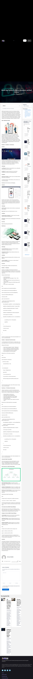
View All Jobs (27, 254)
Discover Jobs (4, 674)
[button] (14, 40)
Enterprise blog (4, 676)
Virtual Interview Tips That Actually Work (19, 602)
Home (3, 672)
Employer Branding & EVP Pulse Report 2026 (28, 116)
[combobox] (25, 40)
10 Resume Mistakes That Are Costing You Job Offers (9, 604)
